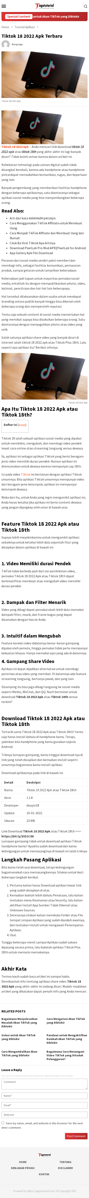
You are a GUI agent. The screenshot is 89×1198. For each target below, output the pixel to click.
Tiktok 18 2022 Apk (15, 147)
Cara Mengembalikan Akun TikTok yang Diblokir (19, 1053)
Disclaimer (65, 1168)
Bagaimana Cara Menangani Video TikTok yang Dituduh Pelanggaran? (65, 1055)
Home (22, 1162)
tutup (22, 425)
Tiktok (25, 474)
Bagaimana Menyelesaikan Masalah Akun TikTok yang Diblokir (19, 1022)
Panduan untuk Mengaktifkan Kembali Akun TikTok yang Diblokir (67, 1039)
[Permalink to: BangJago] (5, 44)
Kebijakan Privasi (23, 1168)
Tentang (65, 1162)
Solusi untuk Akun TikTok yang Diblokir (43, 16)
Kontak (44, 1174)
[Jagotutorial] (44, 5)
